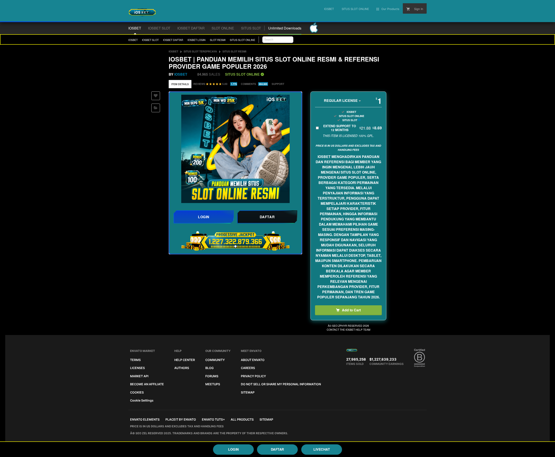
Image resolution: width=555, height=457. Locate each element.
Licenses (137, 368)
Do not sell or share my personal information (281, 384)
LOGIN (233, 449)
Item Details (180, 84)
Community (215, 360)
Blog (209, 368)
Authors (181, 368)
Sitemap (248, 392)
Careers (248, 368)
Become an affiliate (147, 384)
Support (278, 84)
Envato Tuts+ (213, 419)
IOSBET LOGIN (197, 40)
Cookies (137, 392)
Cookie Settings (141, 400)
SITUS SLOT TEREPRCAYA (200, 51)
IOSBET (133, 40)
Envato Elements (145, 419)
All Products (242, 419)
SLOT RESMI (217, 40)
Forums (211, 376)
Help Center (184, 360)
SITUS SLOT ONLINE (242, 40)
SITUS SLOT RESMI (234, 51)
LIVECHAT (321, 449)
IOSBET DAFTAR (173, 40)
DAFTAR (277, 449)
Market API (139, 376)
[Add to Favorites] (155, 95)
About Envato (252, 360)
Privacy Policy (253, 376)
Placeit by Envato (180, 419)
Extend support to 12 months (352, 128)
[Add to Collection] (155, 108)
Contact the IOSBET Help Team (348, 329)
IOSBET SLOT (150, 40)
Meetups (212, 384)
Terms (135, 360)
